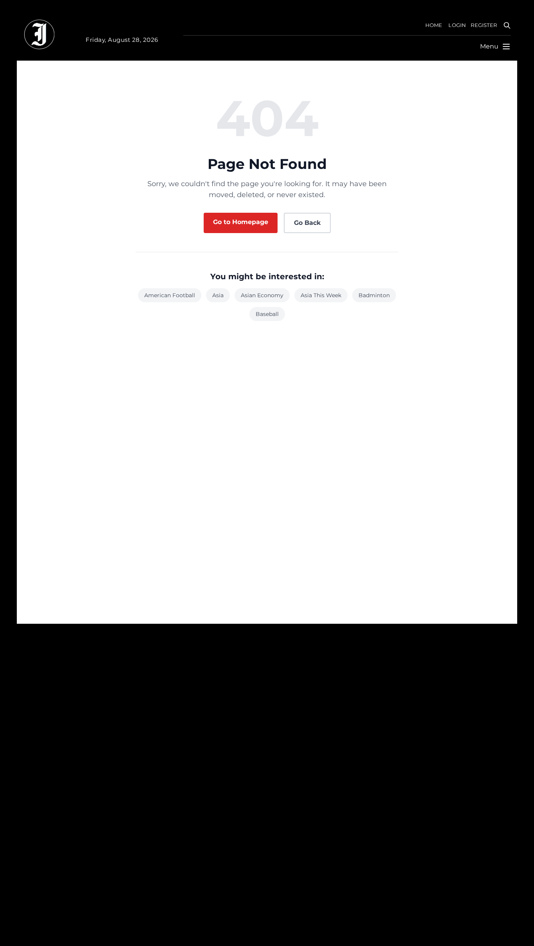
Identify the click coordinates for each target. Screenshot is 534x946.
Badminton (374, 295)
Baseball (267, 314)
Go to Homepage (240, 221)
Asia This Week (321, 295)
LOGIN (457, 25)
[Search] (507, 25)
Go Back (307, 222)
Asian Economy (262, 295)
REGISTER (484, 25)
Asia (218, 295)
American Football (169, 295)
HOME (434, 25)
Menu (489, 46)
